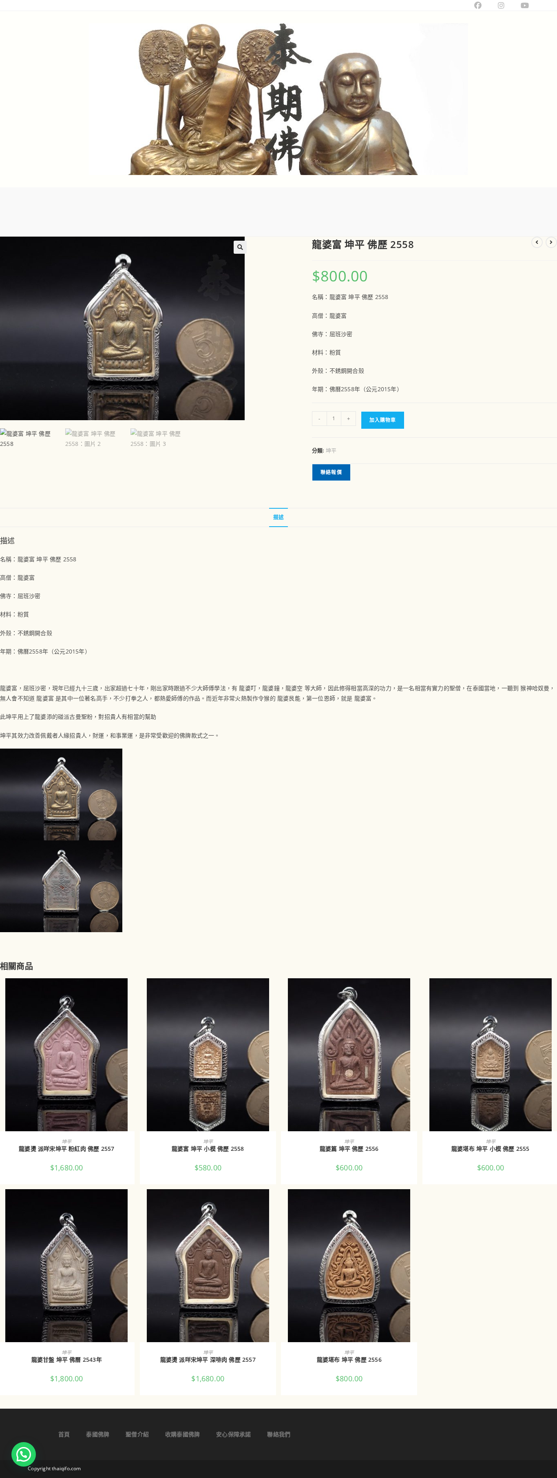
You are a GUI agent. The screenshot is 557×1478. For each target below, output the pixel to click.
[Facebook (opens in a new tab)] (478, 5)
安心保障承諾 (233, 1434)
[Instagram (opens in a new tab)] (501, 5)
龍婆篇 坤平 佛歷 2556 (349, 1148)
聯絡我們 (278, 1434)
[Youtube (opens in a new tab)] (521, 5)
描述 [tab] (278, 517)
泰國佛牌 (97, 1434)
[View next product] (551, 242)
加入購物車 (382, 420)
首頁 (64, 1434)
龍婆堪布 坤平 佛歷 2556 (349, 1359)
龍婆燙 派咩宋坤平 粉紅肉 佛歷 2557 (66, 1148)
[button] (240, 247)
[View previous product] (537, 242)
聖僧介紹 (137, 1434)
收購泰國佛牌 (182, 1434)
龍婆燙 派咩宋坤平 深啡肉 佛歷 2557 (208, 1359)
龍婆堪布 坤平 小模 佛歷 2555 (490, 1148)
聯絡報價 (331, 472)
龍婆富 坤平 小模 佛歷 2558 (208, 1148)
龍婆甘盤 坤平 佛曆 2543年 (66, 1359)
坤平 (331, 450)
